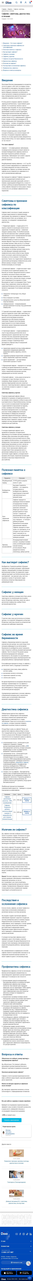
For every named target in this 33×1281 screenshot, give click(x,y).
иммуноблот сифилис (22, 762)
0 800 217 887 (7, 1252)
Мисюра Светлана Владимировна (10, 1132)
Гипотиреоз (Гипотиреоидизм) (16, 1182)
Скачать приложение (11, 1120)
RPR (27, 746)
